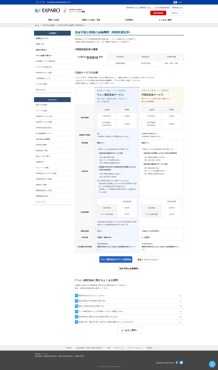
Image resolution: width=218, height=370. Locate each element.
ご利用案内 (52, 33)
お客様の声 (40, 162)
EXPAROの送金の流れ (44, 128)
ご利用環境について (43, 78)
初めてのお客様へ (42, 105)
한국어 (180, 2)
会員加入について (42, 38)
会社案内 (69, 348)
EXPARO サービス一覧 (44, 116)
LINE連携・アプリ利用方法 (45, 61)
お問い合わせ (40, 90)
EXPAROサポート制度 (44, 73)
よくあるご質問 (41, 84)
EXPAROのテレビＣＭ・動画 (46, 173)
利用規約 (149, 348)
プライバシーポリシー (134, 348)
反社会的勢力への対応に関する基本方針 (89, 348)
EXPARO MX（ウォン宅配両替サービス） (139, 7)
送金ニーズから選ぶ (43, 156)
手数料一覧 (40, 44)
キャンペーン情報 (42, 168)
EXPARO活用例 (41, 145)
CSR (108, 348)
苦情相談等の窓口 (42, 196)
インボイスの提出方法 (44, 67)
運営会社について (177, 7)
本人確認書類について (44, 133)
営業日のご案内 (41, 185)
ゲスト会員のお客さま (44, 55)
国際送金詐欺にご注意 (44, 190)
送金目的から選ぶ (42, 150)
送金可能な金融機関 (43, 139)
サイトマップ (40, 202)
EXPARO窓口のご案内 (44, 179)
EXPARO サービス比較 (44, 122)
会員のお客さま (41, 50)
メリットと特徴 (41, 111)
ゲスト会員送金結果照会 (162, 7)
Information (52, 100)
